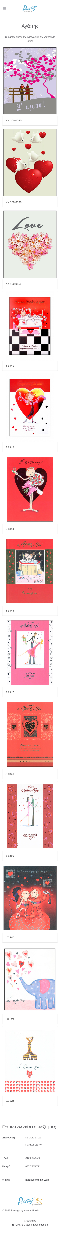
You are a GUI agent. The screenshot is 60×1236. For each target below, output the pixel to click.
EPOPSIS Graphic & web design (30, 1224)
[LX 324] (30, 979)
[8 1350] (30, 816)
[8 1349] (30, 734)
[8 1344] (30, 489)
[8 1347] (30, 652)
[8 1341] (30, 326)
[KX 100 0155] (30, 244)
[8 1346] (30, 571)
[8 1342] (30, 407)
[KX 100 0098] (30, 162)
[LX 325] (30, 1061)
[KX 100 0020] (30, 81)
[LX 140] (30, 898)
